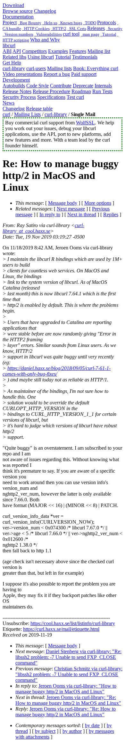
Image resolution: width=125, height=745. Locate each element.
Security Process (19, 97)
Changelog (45, 11)
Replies (110, 214)
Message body (62, 203)
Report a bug (57, 74)
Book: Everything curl (95, 68)
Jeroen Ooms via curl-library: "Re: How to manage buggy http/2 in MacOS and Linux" (68, 700)
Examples (58, 51)
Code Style (37, 85)
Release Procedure (51, 91)
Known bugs (70, 22)
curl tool (71, 34)
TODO (89, 22)
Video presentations (22, 74)
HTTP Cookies (36, 28)
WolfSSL (85, 122)
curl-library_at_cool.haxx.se (43, 228)
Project (10, 22)
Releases (96, 28)
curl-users (36, 68)
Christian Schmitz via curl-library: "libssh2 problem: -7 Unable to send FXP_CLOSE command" (68, 674)
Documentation (18, 16)
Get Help (12, 62)
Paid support (83, 74)
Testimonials (84, 57)
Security (114, 28)
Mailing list (99, 51)
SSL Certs (76, 28)
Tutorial (108, 34)
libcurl (9, 45)
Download (13, 5)
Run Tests (102, 91)
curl (6, 114)
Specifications (51, 97)
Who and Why (45, 39)
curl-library (14, 68)
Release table (39, 108)
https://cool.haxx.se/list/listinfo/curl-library (72, 623)
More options (97, 203)
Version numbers (18, 34)
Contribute (60, 85)
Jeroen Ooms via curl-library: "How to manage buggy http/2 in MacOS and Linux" (65, 688)
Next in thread (81, 214)
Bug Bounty (29, 22)
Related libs (14, 57)
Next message (71, 208)
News (8, 103)
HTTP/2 (58, 28)
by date (92, 725)
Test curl (75, 97)
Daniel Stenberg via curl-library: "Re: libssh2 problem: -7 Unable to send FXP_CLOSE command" (68, 657)
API (17, 51)
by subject (45, 731)
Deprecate (83, 85)
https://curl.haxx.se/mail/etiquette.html (61, 629)
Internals (103, 85)
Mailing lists (59, 68)
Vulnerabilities (48, 34)
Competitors (34, 51)
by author (72, 731)
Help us (49, 22)
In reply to (49, 214)
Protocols (106, 22)
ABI (7, 51)
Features (77, 51)
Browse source (18, 11)
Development (16, 80)
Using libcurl (41, 57)
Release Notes (17, 91)
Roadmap (81, 91)
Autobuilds (14, 85)
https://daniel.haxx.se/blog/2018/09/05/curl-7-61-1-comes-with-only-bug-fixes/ (57, 371)
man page (90, 34)
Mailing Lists (27, 114)
